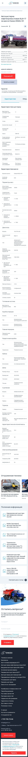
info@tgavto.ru (5, 722)
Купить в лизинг (9, 82)
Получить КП (8, 76)
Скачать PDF (4, 26)
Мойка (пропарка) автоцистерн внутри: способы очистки (14, 525)
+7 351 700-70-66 (7, 719)
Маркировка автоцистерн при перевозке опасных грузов (15, 515)
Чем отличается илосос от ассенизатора (16, 535)
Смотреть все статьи (16, 580)
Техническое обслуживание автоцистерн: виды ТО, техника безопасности (14, 545)
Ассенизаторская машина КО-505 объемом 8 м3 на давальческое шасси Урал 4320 (10, 496)
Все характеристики (6, 64)
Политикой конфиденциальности (11, 635)
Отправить (7, 642)
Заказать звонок (8, 735)
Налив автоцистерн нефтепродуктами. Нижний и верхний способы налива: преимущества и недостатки (16, 558)
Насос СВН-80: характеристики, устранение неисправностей (12, 571)
